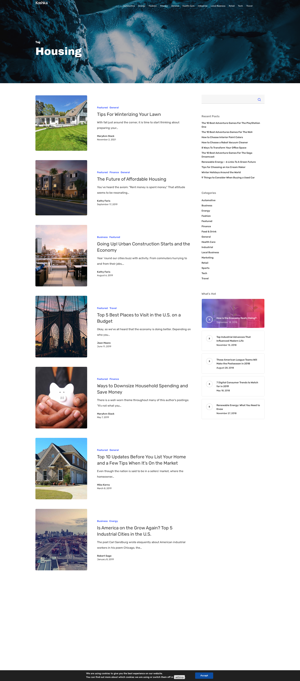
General (114, 107)
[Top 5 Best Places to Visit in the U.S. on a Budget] (61, 326)
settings (179, 677)
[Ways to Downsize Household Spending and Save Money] (61, 397)
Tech (204, 273)
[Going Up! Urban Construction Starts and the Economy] (61, 256)
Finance (114, 172)
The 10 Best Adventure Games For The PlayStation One (231, 125)
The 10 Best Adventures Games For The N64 (227, 132)
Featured (102, 107)
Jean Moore (104, 342)
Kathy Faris (103, 200)
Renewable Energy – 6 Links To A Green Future (229, 161)
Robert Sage (104, 555)
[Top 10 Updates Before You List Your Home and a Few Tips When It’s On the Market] (61, 469)
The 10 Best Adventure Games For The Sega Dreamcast (227, 154)
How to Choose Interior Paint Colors (222, 137)
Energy (113, 521)
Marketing (208, 257)
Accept (204, 675)
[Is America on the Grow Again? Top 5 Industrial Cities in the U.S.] (61, 540)
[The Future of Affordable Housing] (61, 188)
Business (102, 237)
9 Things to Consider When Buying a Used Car (228, 177)
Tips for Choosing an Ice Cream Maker (223, 167)
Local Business (210, 252)
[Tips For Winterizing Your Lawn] (61, 123)
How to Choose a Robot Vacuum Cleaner (225, 142)
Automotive (208, 200)
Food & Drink (209, 231)
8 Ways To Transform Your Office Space (224, 147)
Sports (205, 268)
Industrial (207, 247)
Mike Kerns (103, 484)
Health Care (208, 242)
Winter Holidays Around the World (221, 172)
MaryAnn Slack (105, 136)
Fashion (206, 215)
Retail (205, 262)
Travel (113, 308)
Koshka (41, 3)
